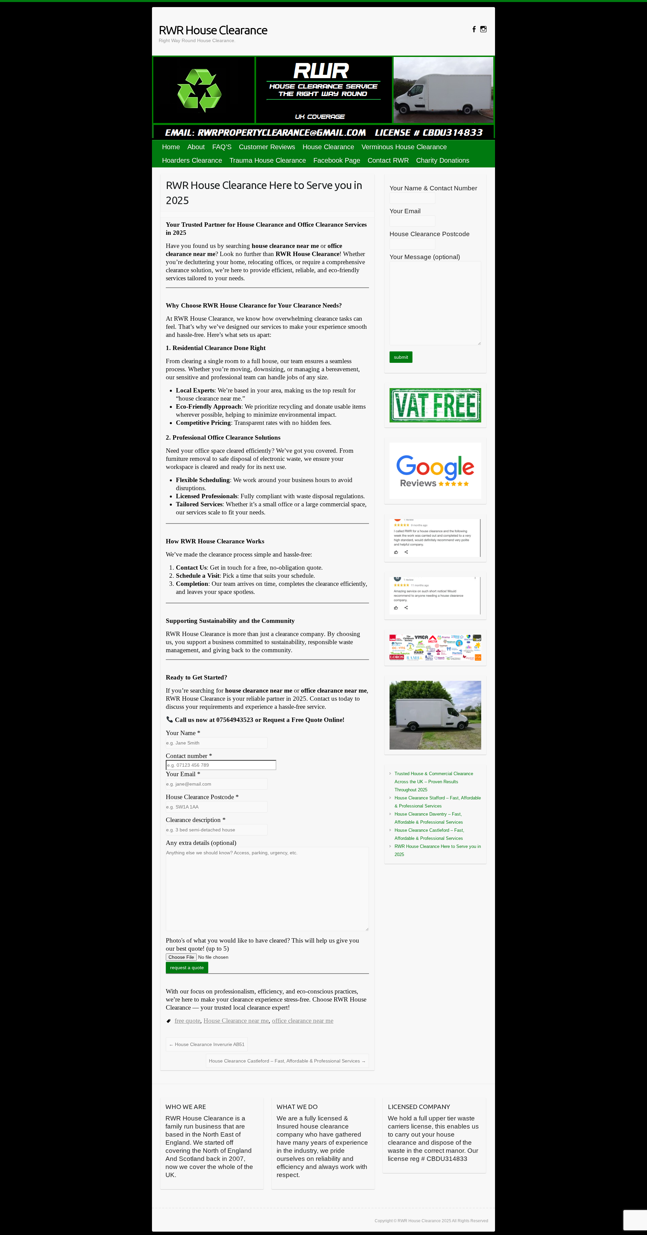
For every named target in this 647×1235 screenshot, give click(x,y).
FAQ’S (222, 147)
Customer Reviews (267, 147)
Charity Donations (442, 160)
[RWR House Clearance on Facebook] (474, 29)
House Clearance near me (236, 1020)
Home (171, 147)
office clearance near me (302, 1020)
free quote (187, 1020)
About (196, 147)
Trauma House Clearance (267, 160)
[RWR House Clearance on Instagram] (483, 29)
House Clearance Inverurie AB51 (207, 1044)
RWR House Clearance (213, 30)
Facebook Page (336, 160)
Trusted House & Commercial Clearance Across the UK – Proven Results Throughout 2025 (434, 781)
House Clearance (328, 147)
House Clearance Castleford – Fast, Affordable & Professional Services (287, 1061)
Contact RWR (388, 160)
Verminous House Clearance (404, 147)
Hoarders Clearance (192, 160)
